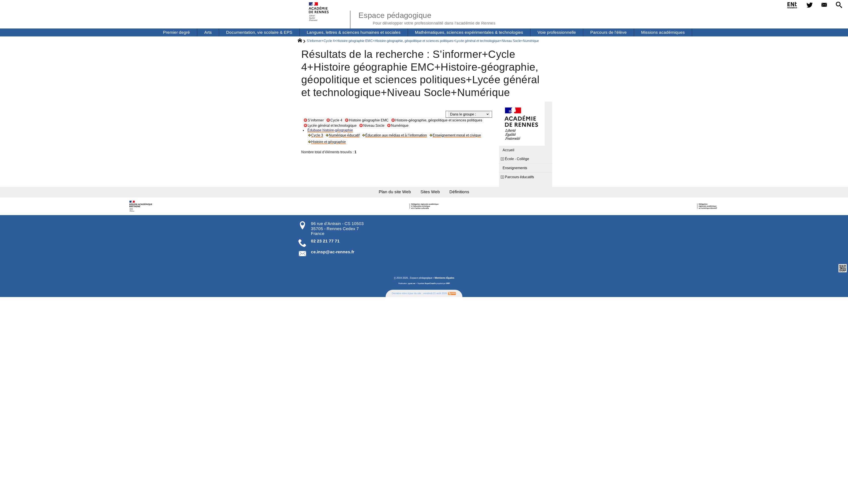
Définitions (459, 191)
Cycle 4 (336, 120)
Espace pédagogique (426, 18)
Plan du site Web (395, 191)
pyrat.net (411, 283)
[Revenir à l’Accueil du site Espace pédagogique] (319, 11)
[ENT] (792, 6)
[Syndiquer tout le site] (452, 293)
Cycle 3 (317, 135)
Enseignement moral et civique (457, 135)
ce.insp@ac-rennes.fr (332, 252)
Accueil (508, 150)
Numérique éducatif (344, 135)
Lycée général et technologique (332, 125)
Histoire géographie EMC (369, 120)
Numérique (400, 125)
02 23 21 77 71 (325, 241)
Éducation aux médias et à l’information (396, 135)
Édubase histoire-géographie (330, 130)
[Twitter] (809, 5)
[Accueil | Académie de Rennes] (141, 206)
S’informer (316, 120)
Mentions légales (444, 277)
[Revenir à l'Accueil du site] (302, 41)
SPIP (448, 283)
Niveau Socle (373, 125)
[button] (838, 5)
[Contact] (824, 5)
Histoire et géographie (328, 142)
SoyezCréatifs (430, 283)
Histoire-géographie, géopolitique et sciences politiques (438, 120)
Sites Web (430, 191)
